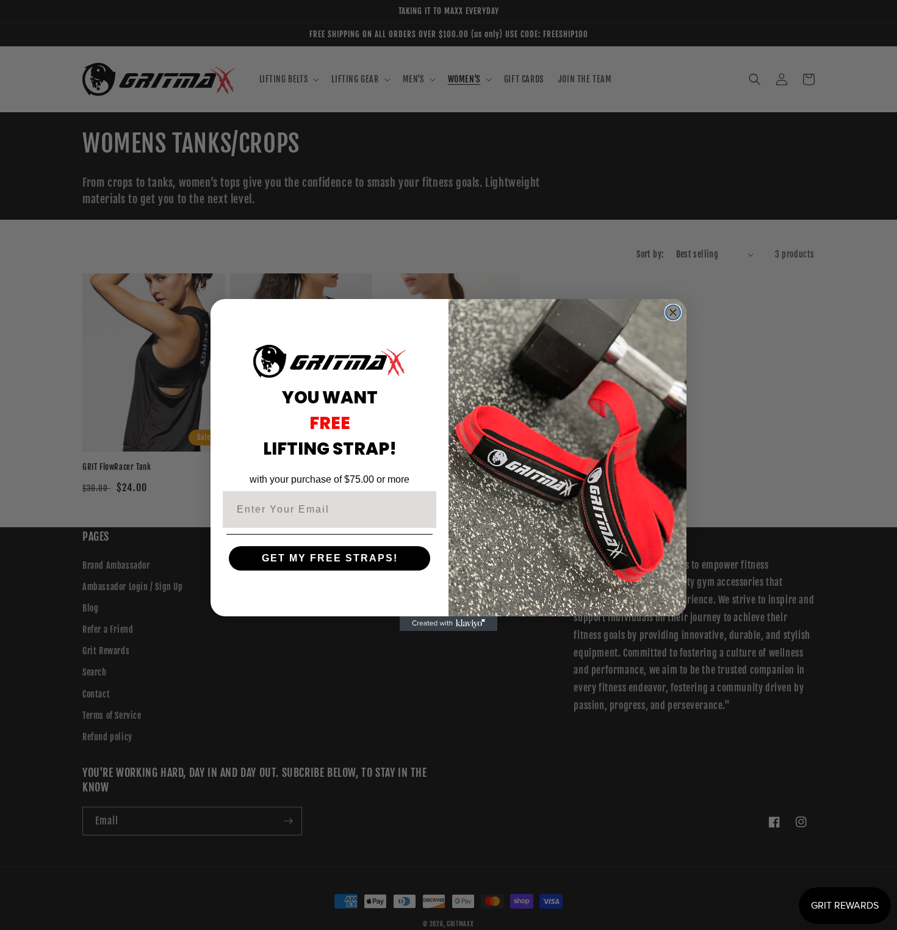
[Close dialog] (673, 312)
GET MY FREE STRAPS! (330, 558)
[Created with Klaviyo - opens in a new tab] (448, 623)
